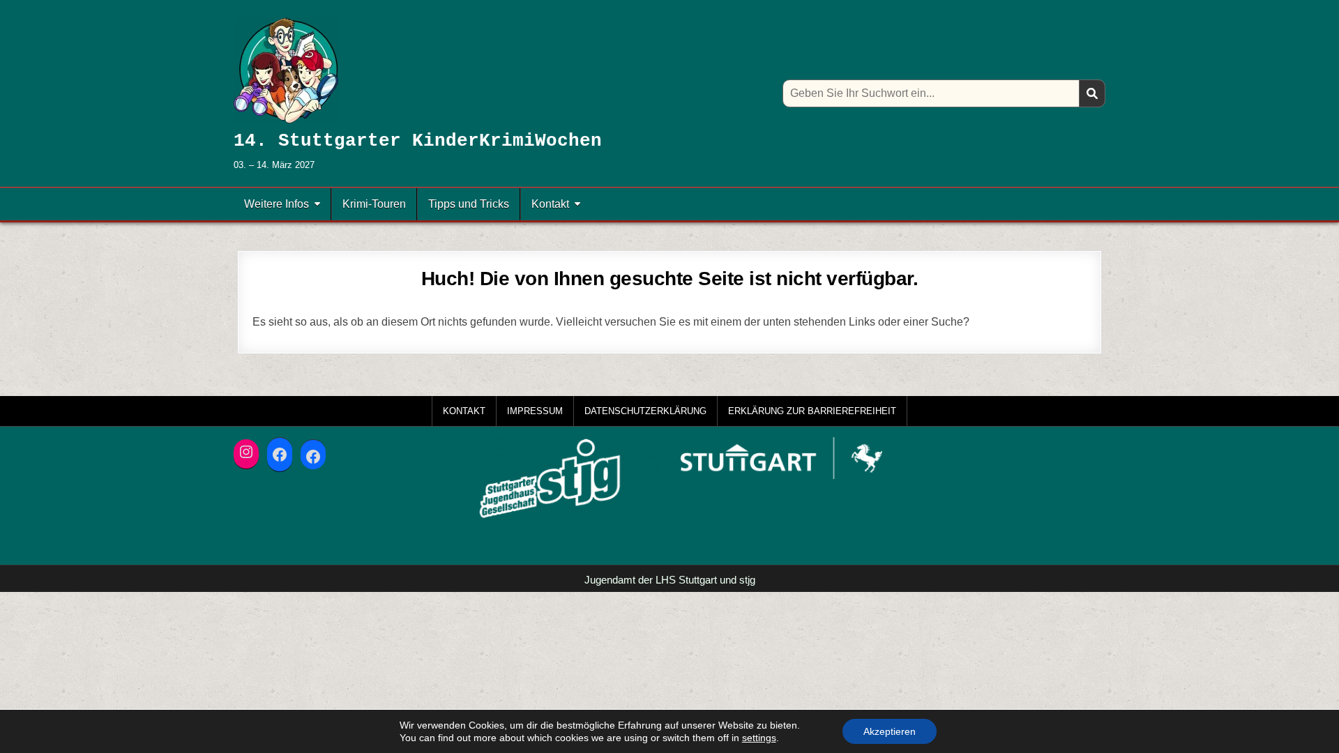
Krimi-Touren (374, 204)
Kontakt (550, 204)
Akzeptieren (889, 731)
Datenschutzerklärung (645, 411)
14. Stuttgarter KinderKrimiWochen (418, 140)
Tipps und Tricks (468, 204)
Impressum (535, 411)
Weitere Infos (276, 204)
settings (759, 737)
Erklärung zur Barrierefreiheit (812, 411)
